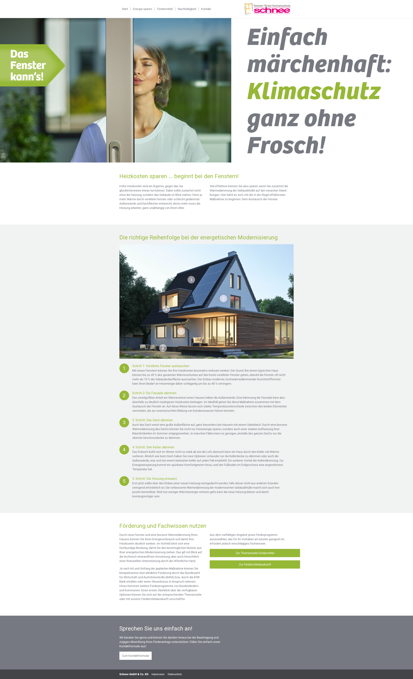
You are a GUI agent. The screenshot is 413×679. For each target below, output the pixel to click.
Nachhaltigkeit (187, 9)
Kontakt (206, 9)
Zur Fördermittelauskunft (255, 564)
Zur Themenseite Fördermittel (255, 553)
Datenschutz (175, 674)
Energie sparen (142, 9)
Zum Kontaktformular (135, 655)
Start (125, 9)
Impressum (157, 674)
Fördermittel (165, 9)
